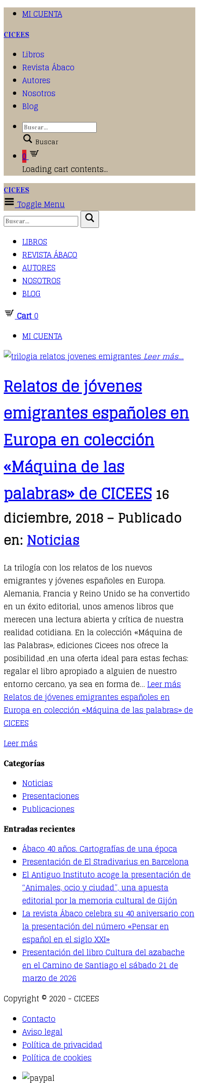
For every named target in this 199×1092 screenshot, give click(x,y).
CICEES (16, 34)
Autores (36, 80)
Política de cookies (57, 1057)
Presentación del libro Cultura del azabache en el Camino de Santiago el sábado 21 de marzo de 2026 (103, 965)
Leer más (98, 704)
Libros (33, 54)
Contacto (39, 1018)
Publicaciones (48, 809)
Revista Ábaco (48, 67)
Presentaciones (50, 796)
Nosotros (39, 93)
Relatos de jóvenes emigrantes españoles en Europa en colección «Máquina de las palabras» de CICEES (96, 440)
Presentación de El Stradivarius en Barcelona (105, 861)
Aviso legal (42, 1031)
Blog (30, 106)
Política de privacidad (62, 1044)
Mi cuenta (42, 13)
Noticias (53, 540)
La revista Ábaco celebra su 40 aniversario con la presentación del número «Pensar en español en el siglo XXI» (108, 926)
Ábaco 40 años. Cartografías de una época (99, 848)
